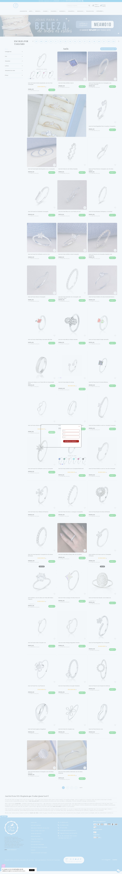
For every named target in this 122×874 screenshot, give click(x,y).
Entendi (32, 870)
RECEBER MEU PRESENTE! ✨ (71, 441)
